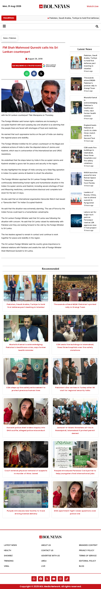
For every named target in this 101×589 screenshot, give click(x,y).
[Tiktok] (67, 578)
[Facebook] (40, 578)
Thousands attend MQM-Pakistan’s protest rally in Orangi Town (90, 83)
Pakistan (12, 38)
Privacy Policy (86, 550)
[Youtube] (53, 578)
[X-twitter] (47, 578)
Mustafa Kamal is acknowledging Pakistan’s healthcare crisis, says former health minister (26, 347)
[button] (27, 74)
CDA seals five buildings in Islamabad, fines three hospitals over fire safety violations (90, 155)
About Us (46, 545)
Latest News (10, 545)
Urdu (43, 561)
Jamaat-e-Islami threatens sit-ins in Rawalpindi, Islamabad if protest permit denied (75, 430)
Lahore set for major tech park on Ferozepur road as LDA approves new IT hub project (90, 220)
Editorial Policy (87, 561)
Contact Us (47, 550)
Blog (81, 566)
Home (5, 38)
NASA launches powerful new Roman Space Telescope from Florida (90, 177)
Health (7, 550)
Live (43, 566)
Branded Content (88, 545)
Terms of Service (88, 555)
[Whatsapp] (34, 578)
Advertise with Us (50, 555)
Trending (8, 561)
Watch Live (92, 6)
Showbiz (8, 555)
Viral (6, 566)
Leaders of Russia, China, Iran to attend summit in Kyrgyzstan (90, 197)
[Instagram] (60, 578)
